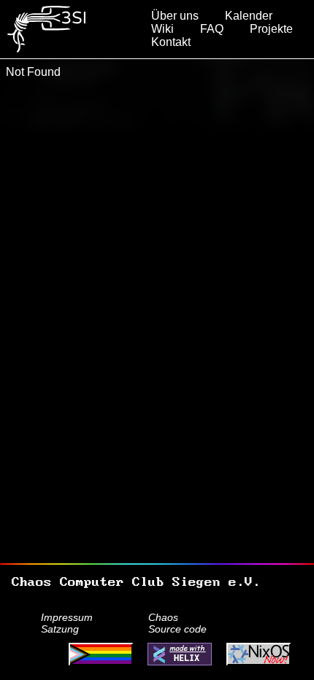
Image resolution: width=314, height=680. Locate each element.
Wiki (162, 29)
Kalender (248, 15)
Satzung (60, 629)
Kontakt (171, 42)
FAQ (211, 29)
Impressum (67, 617)
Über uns (175, 15)
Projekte (271, 29)
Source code (177, 629)
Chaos (163, 617)
